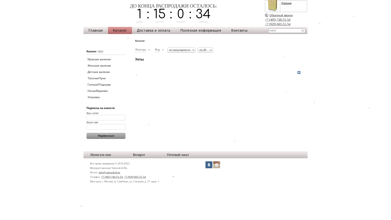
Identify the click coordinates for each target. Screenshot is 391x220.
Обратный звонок (281, 15)
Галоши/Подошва (99, 84)
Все (100, 51)
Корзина (286, 3)
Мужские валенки (99, 59)
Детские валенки (99, 72)
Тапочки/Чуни (97, 78)
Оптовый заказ (178, 155)
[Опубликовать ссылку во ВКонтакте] (299, 72)
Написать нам (100, 155)
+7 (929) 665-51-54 (277, 24)
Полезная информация (200, 30)
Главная (96, 30)
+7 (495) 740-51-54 (277, 19)
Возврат (139, 155)
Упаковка (94, 97)
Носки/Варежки (98, 90)
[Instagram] (216, 164)
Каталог (120, 30)
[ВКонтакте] (208, 164)
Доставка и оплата (153, 30)
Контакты (239, 30)
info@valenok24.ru (109, 172)
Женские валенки (99, 65)
